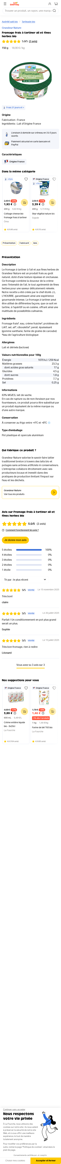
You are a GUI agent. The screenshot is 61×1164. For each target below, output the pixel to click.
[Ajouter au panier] (24, 202)
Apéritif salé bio (10, 22)
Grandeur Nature (11, 28)
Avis (35, 243)
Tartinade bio (28, 22)
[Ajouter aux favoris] (26, 179)
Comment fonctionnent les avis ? (22, 530)
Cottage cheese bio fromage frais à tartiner (15, 216)
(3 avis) (33, 41)
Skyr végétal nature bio (43, 214)
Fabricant (24, 243)
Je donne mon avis (15, 540)
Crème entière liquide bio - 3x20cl (14, 724)
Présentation (9, 243)
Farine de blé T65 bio (42, 727)
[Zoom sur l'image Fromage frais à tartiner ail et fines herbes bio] (30, 81)
